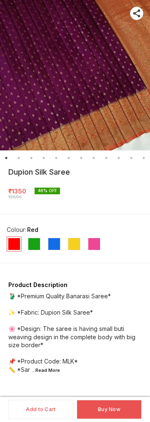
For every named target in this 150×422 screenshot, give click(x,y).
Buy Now (109, 409)
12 (144, 158)
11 (131, 158)
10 (119, 158)
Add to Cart (40, 409)
